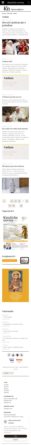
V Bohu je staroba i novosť (11, 97)
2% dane (6, 390)
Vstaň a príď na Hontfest (11, 331)
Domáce (5, 315)
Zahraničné (6, 336)
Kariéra (6, 388)
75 (15, 201)
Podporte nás (8, 400)
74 (11, 201)
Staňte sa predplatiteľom (10, 260)
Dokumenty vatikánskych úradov (13, 416)
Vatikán (5, 345)
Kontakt (6, 385)
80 (13, 206)
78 (27, 201)
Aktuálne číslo (8, 408)
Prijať (15, 436)
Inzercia (6, 386)
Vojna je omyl (7, 61)
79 (10, 206)
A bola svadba (7, 317)
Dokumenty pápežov (10, 414)
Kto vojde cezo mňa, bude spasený (15, 129)
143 (21, 206)
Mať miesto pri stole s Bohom (13, 166)
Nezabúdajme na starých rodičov (13, 324)
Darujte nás (7, 402)
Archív (6, 373)
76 (19, 201)
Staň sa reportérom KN (10, 398)
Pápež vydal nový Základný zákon (13, 347)
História (6, 392)
